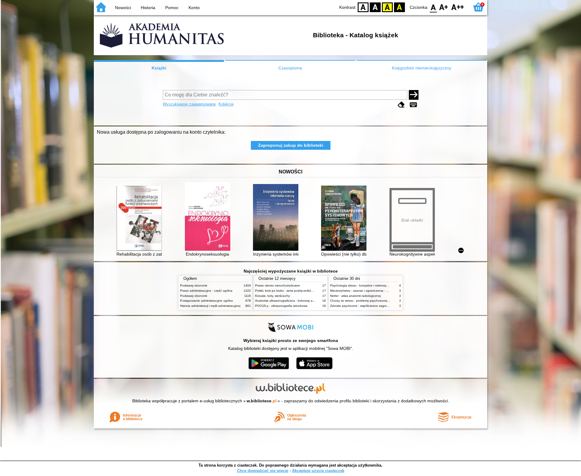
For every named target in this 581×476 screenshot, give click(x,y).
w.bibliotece (262, 400)
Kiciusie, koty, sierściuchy (272, 295)
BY (399, 6)
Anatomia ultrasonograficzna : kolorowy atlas (286, 300)
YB (387, 6)
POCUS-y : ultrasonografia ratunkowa (281, 305)
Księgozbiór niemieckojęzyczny (421, 67)
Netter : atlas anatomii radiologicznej (355, 295)
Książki (159, 67)
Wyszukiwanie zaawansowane (189, 104)
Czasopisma (290, 67)
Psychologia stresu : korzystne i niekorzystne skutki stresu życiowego (378, 285)
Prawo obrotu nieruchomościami (277, 285)
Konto (194, 7)
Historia (148, 7)
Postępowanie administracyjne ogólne (206, 300)
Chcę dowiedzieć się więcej (262, 470)
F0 (433, 6)
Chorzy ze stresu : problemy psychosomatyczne (363, 300)
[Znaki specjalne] (413, 105)
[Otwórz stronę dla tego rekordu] (141, 219)
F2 (458, 6)
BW (375, 6)
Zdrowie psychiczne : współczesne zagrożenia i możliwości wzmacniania (380, 305)
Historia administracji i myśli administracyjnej (210, 305)
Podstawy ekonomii (193, 285)
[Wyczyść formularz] (401, 105)
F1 (444, 6)
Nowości (123, 7)
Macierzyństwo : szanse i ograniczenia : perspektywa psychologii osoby (379, 290)
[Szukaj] (414, 95)
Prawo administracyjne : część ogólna (206, 290)
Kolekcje (226, 104)
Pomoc (172, 7)
